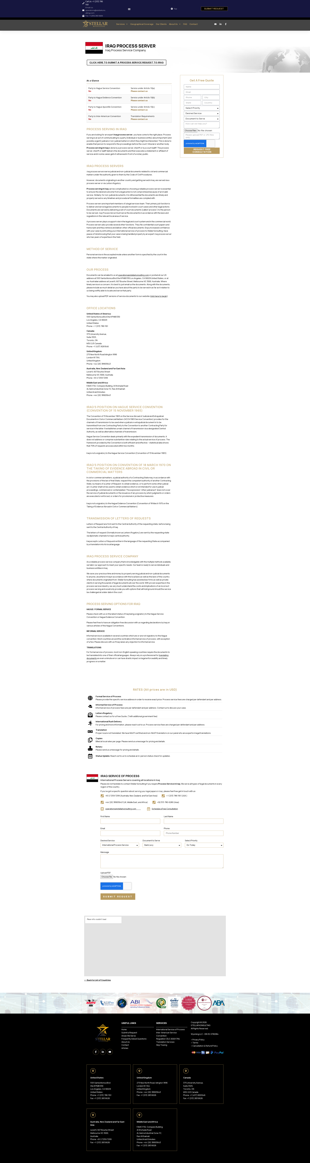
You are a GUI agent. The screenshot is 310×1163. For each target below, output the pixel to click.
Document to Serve (151, 841)
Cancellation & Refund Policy (205, 1045)
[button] (129, 9)
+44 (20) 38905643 (152, 1092)
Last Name (168, 816)
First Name (105, 816)
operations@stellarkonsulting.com (133, 275)
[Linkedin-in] (103, 1052)
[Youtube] (110, 1052)
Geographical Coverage (141, 24)
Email (103, 828)
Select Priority (191, 841)
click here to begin (159, 296)
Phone (167, 828)
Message (105, 852)
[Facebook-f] (96, 1052)
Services (120, 24)
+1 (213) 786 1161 (104, 1095)
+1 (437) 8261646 (197, 1095)
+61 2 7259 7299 (104, 1139)
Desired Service (108, 841)
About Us (173, 24)
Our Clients (161, 24)
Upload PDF (106, 873)
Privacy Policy (198, 1039)
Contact (194, 24)
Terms (195, 1042)
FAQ (185, 24)
